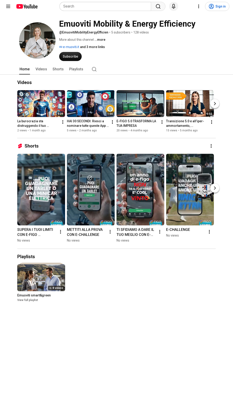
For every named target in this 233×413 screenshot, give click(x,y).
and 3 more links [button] (92, 47)
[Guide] (8, 6)
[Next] (214, 103)
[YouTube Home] (27, 6)
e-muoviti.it (70, 47)
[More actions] (62, 122)
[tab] (24, 69)
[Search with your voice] (173, 6)
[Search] (158, 6)
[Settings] (198, 6)
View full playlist (27, 300)
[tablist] (116, 69)
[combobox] (106, 6)
